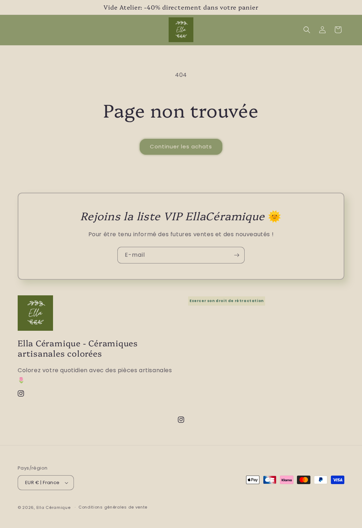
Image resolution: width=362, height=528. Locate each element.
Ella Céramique (53, 507)
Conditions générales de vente (112, 507)
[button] (307, 30)
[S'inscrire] (236, 255)
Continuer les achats (181, 146)
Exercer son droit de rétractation (226, 300)
